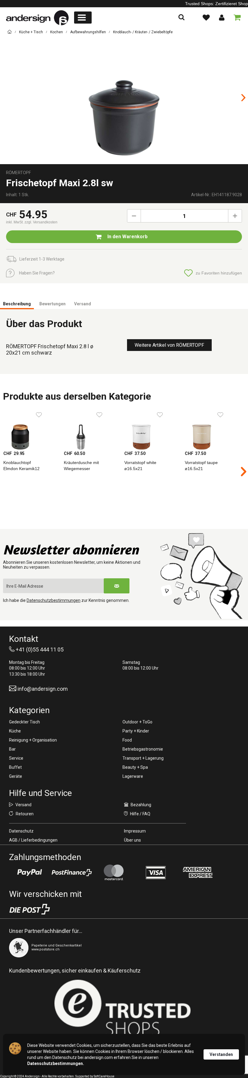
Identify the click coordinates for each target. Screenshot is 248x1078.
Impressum (135, 831)
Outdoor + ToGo (137, 721)
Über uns (132, 840)
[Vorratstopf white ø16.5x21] (151, 429)
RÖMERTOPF (18, 172)
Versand (82, 303)
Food (127, 740)
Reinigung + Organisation (33, 740)
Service (16, 758)
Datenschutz (21, 831)
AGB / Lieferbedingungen (33, 840)
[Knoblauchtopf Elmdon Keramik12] (30, 429)
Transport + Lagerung (143, 758)
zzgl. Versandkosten (40, 222)
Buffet (15, 767)
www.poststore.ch (45, 949)
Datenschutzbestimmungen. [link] (55, 1063)
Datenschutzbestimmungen (53, 600)
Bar (12, 749)
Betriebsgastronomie (142, 749)
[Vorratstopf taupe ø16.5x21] (211, 429)
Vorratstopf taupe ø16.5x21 (201, 465)
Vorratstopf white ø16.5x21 (140, 465)
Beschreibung (17, 303)
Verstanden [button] (221, 1054)
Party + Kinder (135, 731)
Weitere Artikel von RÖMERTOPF (169, 345)
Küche (15, 731)
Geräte (15, 776)
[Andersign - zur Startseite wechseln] (37, 17)
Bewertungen (52, 303)
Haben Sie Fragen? (37, 273)
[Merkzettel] (206, 17)
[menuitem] (83, 17)
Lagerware (132, 776)
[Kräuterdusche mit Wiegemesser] (90, 429)
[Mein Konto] (221, 17)
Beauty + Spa (135, 767)
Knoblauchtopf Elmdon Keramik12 (21, 465)
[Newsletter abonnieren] (116, 585)
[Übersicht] (9, 32)
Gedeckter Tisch (24, 721)
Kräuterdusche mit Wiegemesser (81, 465)
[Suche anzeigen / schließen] (181, 17)
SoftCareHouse (104, 1076)
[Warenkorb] (236, 17)
